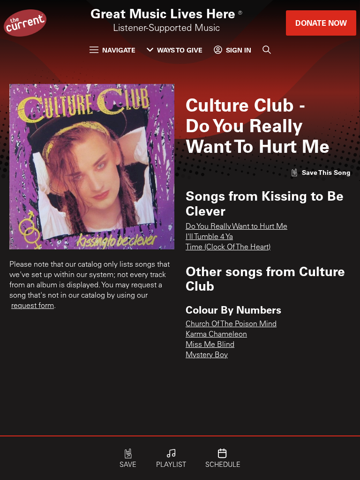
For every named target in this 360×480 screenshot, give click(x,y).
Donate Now (321, 23)
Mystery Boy (207, 355)
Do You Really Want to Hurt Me (236, 227)
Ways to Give (179, 49)
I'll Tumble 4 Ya (209, 237)
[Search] (267, 50)
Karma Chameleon (216, 334)
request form (32, 306)
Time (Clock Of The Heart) (228, 247)
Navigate (118, 49)
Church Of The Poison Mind (231, 324)
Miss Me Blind (210, 345)
